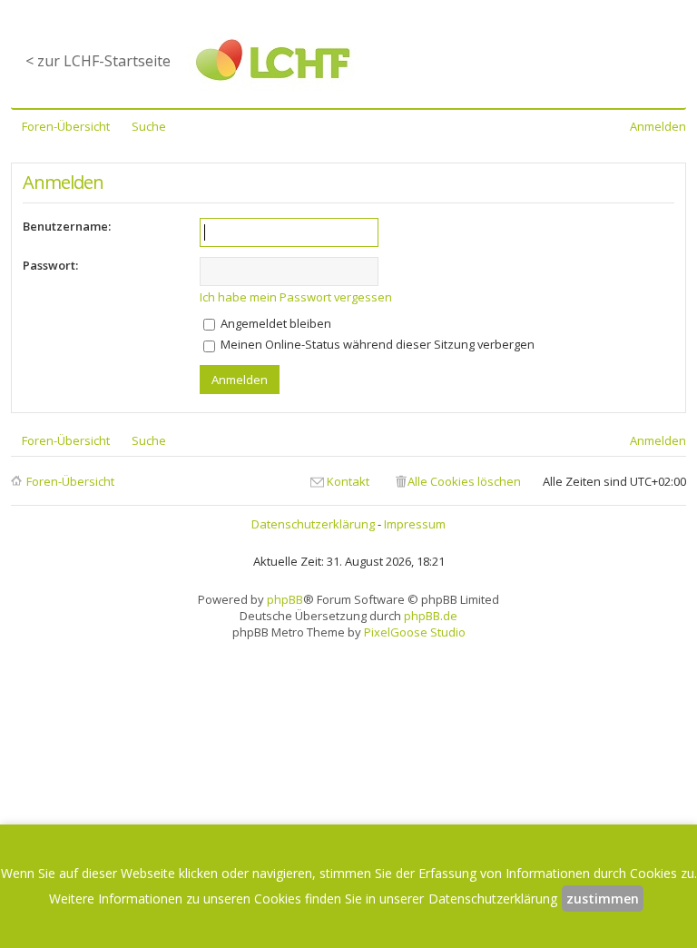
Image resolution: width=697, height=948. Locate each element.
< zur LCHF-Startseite (98, 61)
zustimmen (602, 898)
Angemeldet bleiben (274, 323)
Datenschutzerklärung (313, 524)
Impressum (415, 524)
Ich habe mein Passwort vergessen (296, 297)
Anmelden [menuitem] (658, 126)
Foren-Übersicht (70, 481)
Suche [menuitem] (149, 126)
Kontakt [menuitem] (348, 481)
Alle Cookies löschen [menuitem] (464, 481)
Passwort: (50, 265)
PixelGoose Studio (415, 632)
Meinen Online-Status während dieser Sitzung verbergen (376, 344)
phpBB (285, 599)
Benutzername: (67, 226)
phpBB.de (430, 615)
